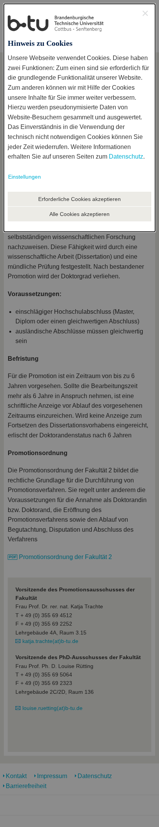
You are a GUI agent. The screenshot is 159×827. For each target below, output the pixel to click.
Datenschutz (126, 156)
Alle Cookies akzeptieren (79, 214)
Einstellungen (24, 177)
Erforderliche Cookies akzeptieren (79, 199)
